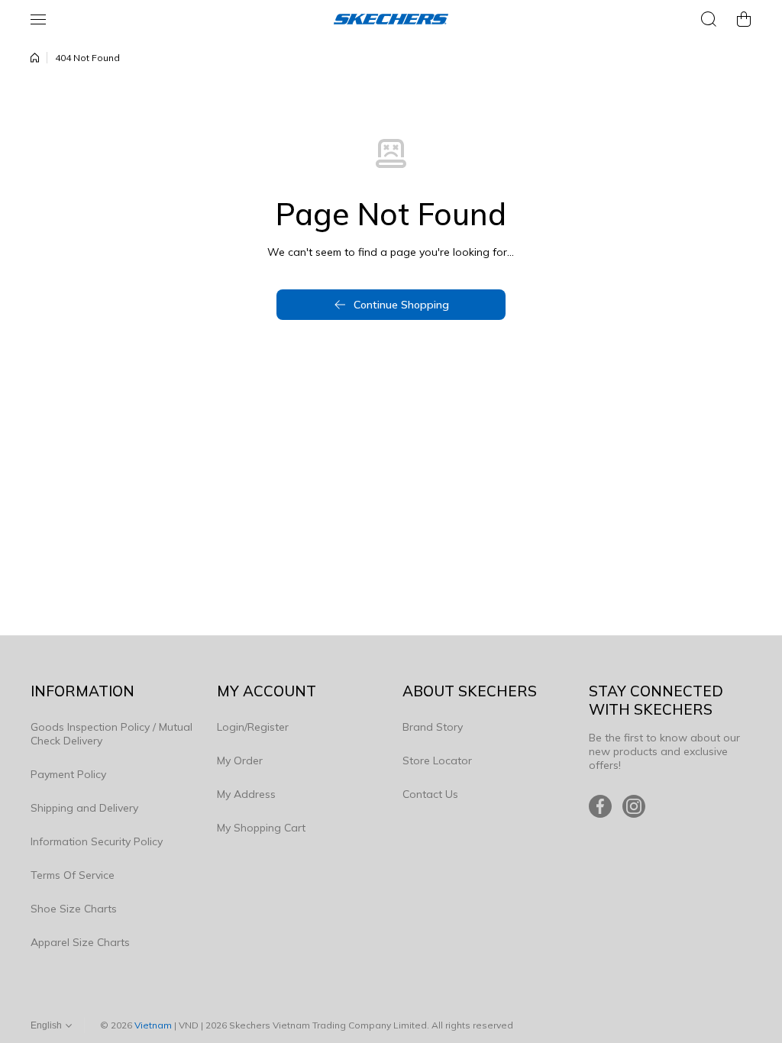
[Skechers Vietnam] (391, 19)
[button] (743, 19)
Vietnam (153, 1025)
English (46, 1025)
